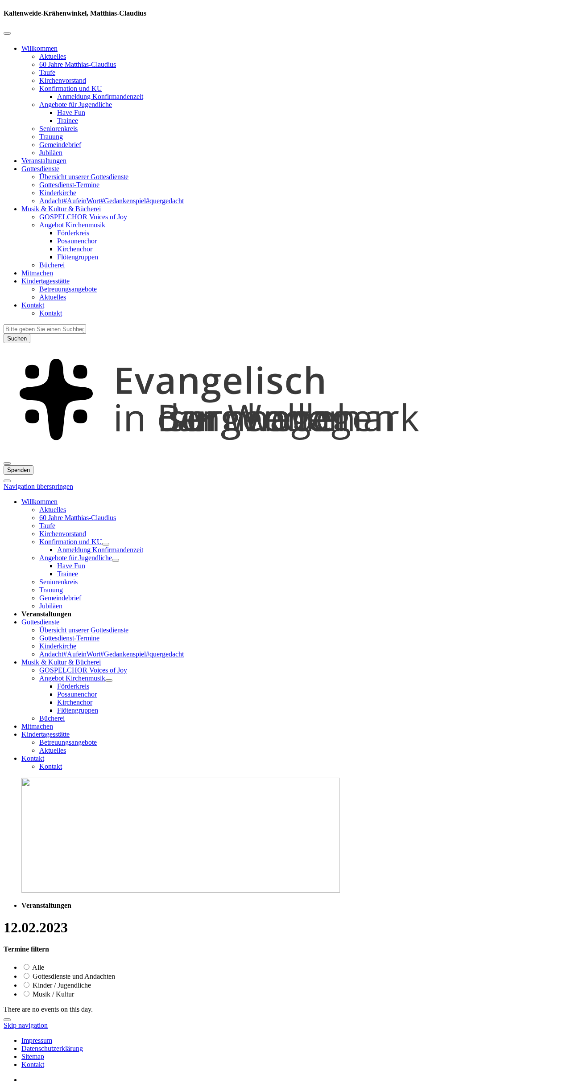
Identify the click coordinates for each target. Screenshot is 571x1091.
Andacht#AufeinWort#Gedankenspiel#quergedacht (111, 201)
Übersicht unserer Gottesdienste (83, 176)
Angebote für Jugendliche (75, 104)
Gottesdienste (40, 168)
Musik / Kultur (52, 994)
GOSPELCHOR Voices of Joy (83, 217)
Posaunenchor (77, 241)
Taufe (47, 72)
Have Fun (71, 112)
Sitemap (32, 1056)
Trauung (51, 136)
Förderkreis (73, 233)
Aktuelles (52, 56)
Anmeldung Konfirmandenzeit (100, 96)
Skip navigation (26, 1025)
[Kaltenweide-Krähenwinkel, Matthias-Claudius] (285, 453)
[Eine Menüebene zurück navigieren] (7, 33)
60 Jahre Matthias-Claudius (77, 64)
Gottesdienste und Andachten (73, 976)
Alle (37, 967)
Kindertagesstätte (45, 281)
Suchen (17, 338)
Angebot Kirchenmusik (72, 225)
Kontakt (32, 305)
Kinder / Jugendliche (61, 985)
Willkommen (39, 48)
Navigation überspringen (38, 486)
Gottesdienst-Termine (69, 185)
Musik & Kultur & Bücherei (61, 209)
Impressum (36, 1040)
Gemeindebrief (60, 144)
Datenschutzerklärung (52, 1048)
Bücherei (52, 265)
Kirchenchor (74, 249)
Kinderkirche (57, 193)
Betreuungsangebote (68, 289)
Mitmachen (37, 273)
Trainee (67, 120)
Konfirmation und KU (70, 88)
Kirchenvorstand (62, 80)
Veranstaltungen (43, 160)
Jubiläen (50, 152)
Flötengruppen (77, 257)
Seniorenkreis (58, 128)
